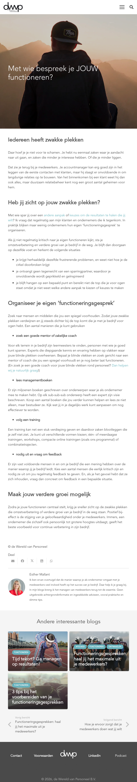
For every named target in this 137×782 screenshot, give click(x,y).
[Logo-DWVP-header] (13, 7)
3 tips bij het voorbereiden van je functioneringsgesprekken (37, 697)
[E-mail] (13, 561)
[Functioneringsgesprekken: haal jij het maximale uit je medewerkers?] (99, 633)
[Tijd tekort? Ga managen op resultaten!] (38, 633)
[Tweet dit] (32, 561)
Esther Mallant (39, 574)
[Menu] (122, 7)
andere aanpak (54, 215)
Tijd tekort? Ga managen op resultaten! (37, 661)
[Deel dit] (22, 561)
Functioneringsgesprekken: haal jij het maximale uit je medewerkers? (100, 659)
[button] (131, 7)
